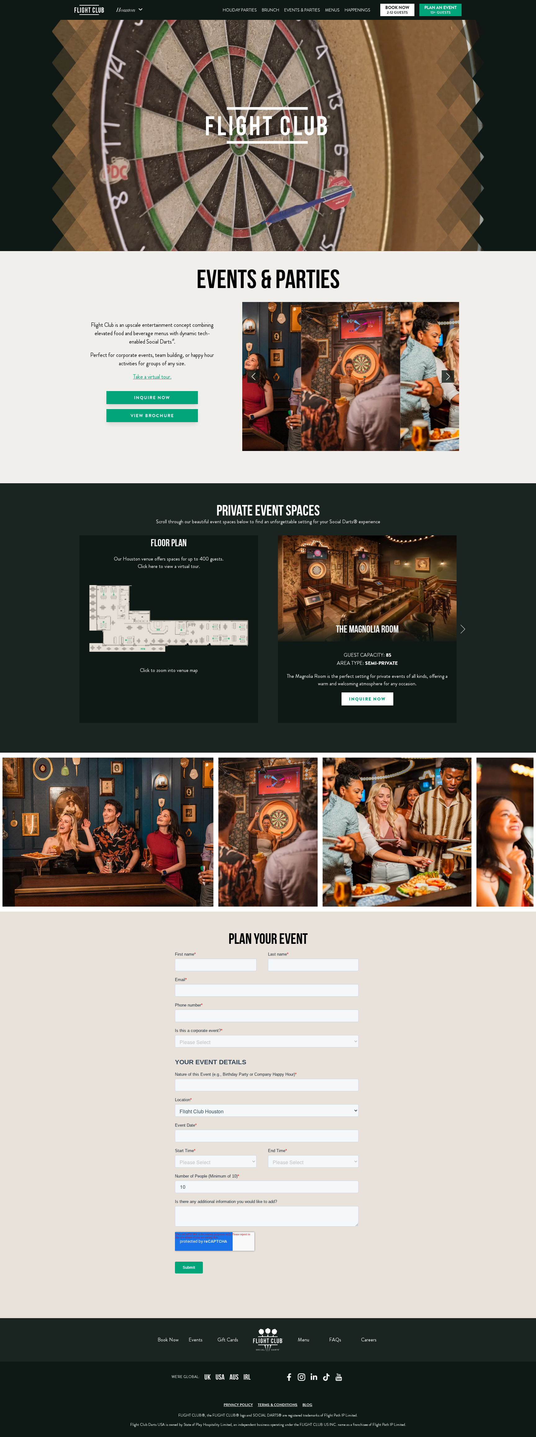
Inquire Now (152, 398)
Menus (332, 10)
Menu (303, 1339)
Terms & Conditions (277, 1405)
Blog (307, 1405)
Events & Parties (302, 10)
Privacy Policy (238, 1405)
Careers (369, 1339)
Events (196, 1339)
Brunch (270, 10)
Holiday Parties (240, 10)
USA (220, 1377)
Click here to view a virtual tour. (169, 566)
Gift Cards (227, 1339)
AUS (234, 1377)
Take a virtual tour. (152, 377)
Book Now (168, 1339)
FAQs (335, 1339)
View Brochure (152, 416)
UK (207, 1377)
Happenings (357, 10)
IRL (247, 1377)
